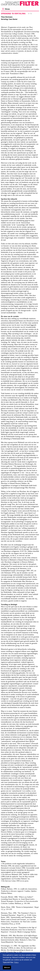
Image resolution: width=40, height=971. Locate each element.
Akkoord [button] (7, 967)
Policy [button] (16, 962)
